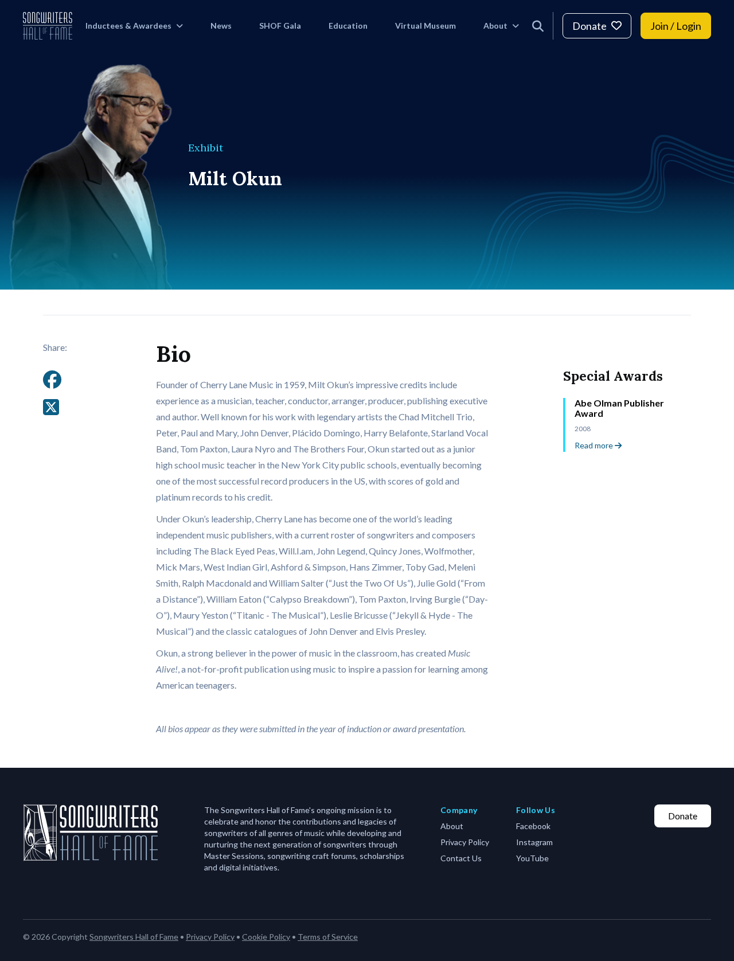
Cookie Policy (266, 937)
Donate (589, 25)
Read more (595, 445)
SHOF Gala (280, 25)
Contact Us (461, 858)
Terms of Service (328, 937)
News (221, 25)
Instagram (534, 842)
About (495, 25)
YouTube (532, 858)
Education (348, 25)
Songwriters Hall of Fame (133, 937)
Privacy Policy (464, 842)
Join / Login (675, 25)
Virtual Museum (425, 25)
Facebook (533, 826)
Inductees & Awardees (128, 25)
